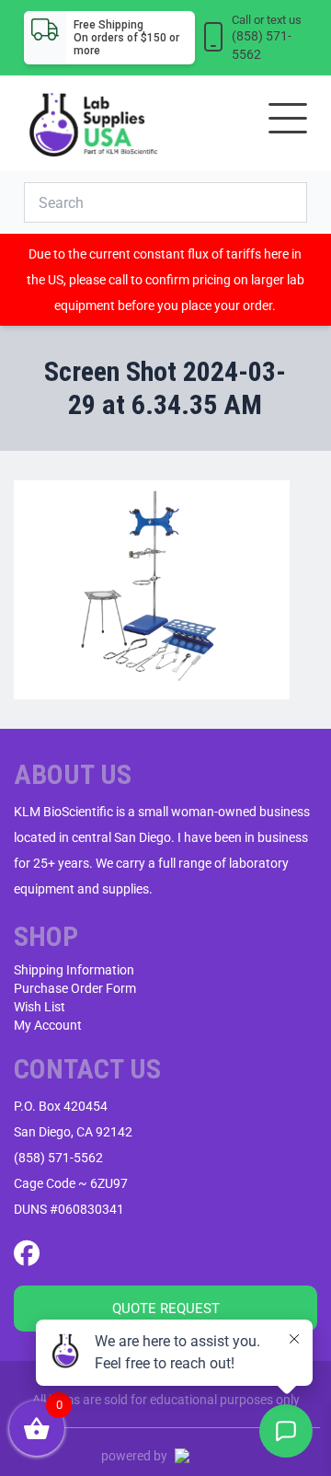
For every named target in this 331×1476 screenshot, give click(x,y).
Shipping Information (74, 970)
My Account (48, 1025)
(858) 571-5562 (58, 1157)
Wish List (39, 1006)
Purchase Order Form (75, 988)
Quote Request (166, 1308)
